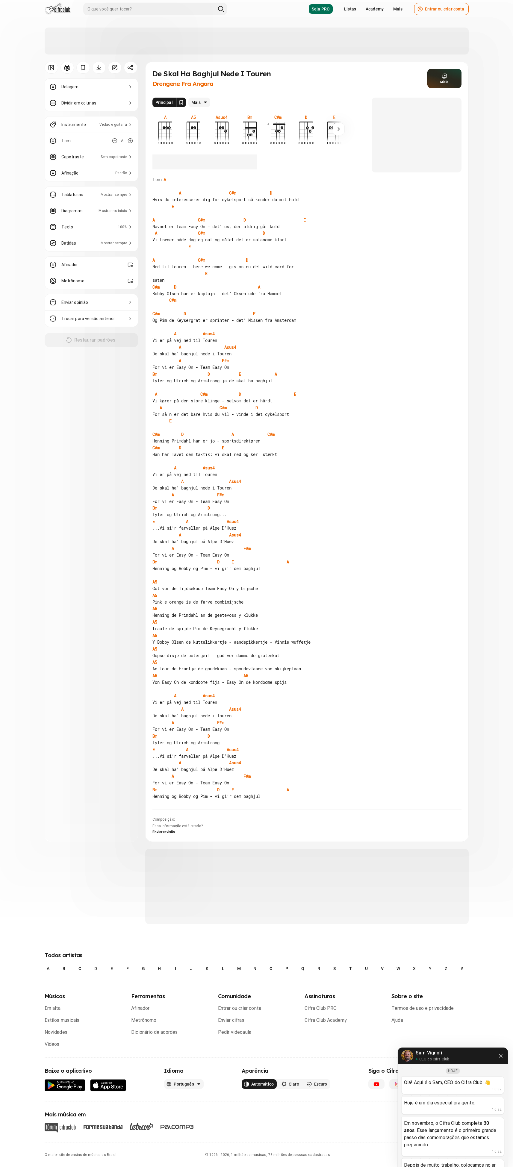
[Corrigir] (115, 68)
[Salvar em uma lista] (83, 68)
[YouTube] (376, 1084)
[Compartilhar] (130, 68)
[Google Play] (65, 1085)
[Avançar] (339, 129)
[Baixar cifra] (99, 68)
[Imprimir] (67, 68)
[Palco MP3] (177, 1127)
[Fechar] (501, 1056)
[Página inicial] (58, 9)
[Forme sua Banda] (102, 1126)
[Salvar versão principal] (181, 102)
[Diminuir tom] (114, 141)
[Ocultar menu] (51, 68)
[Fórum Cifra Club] (60, 1128)
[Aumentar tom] (130, 141)
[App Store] (108, 1085)
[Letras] (141, 1126)
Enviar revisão (163, 832)
